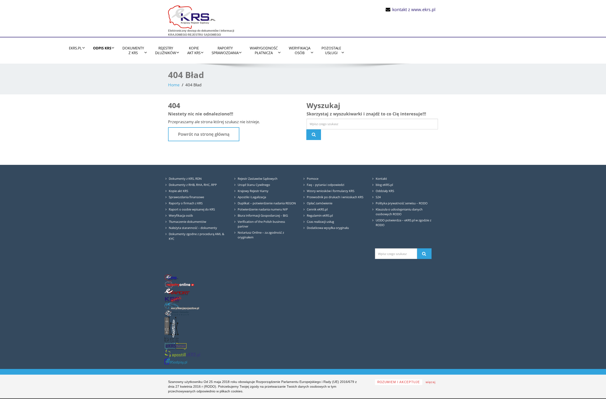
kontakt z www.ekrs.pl (414, 9)
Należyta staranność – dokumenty (193, 228)
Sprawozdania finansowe (186, 197)
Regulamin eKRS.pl (320, 215)
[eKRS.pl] (191, 16)
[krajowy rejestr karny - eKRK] (171, 330)
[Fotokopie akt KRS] (173, 299)
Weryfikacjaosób (299, 50)
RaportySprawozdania (225, 50)
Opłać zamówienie (319, 203)
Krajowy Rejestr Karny (253, 191)
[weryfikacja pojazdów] (182, 306)
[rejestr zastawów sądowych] (177, 313)
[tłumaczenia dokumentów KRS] (176, 346)
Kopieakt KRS (194, 50)
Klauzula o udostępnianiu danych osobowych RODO (399, 211)
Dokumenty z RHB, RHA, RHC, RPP (193, 185)
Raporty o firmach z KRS (186, 203)
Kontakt (381, 178)
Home (174, 85)
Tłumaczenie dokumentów (187, 221)
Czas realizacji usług (320, 221)
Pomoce (312, 178)
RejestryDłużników (165, 50)
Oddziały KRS (385, 191)
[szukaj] (424, 253)
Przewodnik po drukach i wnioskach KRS (335, 197)
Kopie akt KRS (178, 191)
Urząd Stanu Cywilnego (254, 185)
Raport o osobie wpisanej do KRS (192, 209)
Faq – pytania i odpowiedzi (325, 185)
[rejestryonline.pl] (180, 285)
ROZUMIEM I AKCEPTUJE (398, 382)
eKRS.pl (75, 48)
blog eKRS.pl (384, 185)
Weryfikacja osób (181, 215)
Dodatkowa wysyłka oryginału (328, 228)
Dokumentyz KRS (133, 50)
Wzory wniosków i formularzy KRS (330, 191)
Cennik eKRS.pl (317, 209)
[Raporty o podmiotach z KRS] (177, 292)
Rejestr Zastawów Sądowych (257, 178)
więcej (431, 382)
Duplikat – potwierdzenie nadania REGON (267, 203)
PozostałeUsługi (331, 50)
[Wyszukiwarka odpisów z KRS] (176, 360)
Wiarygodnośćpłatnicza (264, 50)
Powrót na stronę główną (203, 134)
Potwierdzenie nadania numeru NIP (263, 209)
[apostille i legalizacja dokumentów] (182, 353)
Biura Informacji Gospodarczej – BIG (263, 215)
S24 (378, 197)
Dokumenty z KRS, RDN (185, 178)
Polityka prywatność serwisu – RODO (402, 203)
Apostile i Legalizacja (252, 197)
